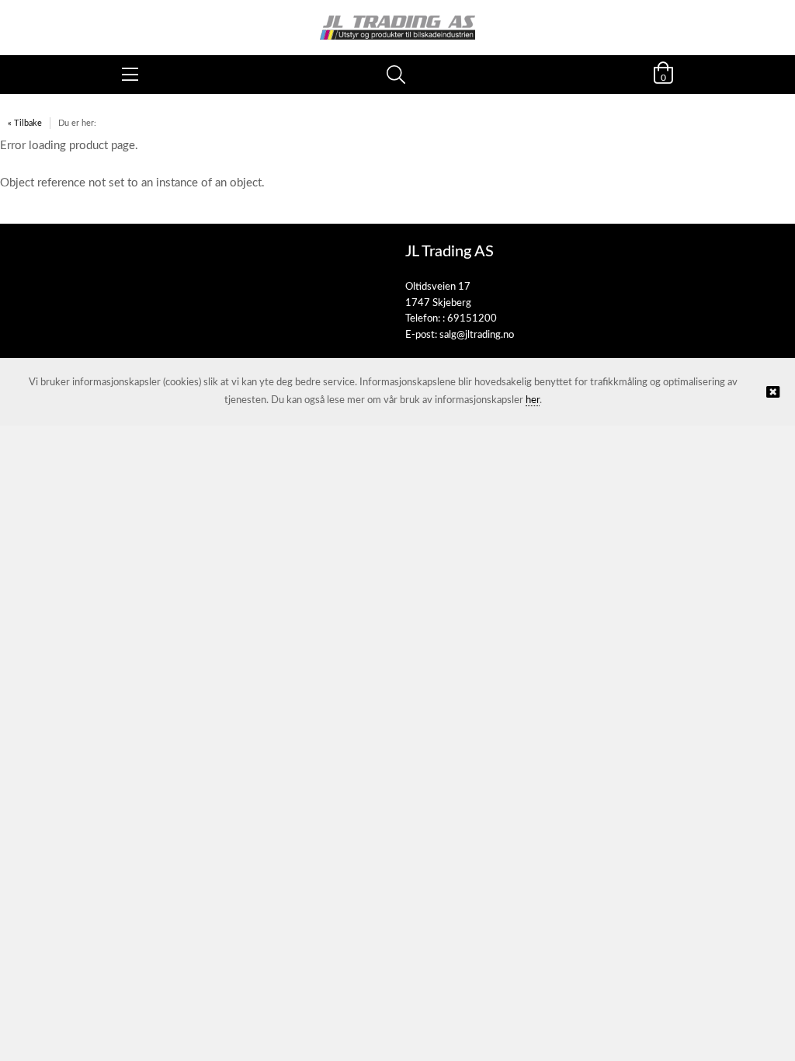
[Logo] (397, 20)
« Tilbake (25, 123)
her (533, 400)
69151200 (472, 319)
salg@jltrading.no (476, 335)
